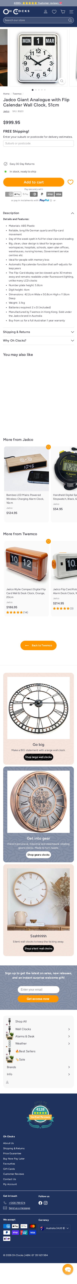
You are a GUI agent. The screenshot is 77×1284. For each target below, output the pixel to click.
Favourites (9, 1163)
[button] (67, 1269)
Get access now (38, 999)
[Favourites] (54, 12)
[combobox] (38, 20)
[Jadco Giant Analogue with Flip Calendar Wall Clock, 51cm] (26, 394)
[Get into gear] (38, 802)
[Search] (70, 20)
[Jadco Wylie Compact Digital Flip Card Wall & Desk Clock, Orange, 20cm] (26, 579)
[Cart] (62, 11)
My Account (10, 1184)
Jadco (28, 439)
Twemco (17, 93)
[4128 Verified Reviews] (40, 1129)
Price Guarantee (12, 1153)
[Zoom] (61, 81)
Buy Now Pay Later (14, 1158)
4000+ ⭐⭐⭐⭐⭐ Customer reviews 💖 (38, 3)
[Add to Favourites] (70, 182)
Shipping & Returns (13, 1148)
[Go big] (38, 708)
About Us (8, 1143)
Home (6, 93)
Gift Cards (9, 1168)
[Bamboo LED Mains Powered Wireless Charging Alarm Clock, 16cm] (26, 482)
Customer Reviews (13, 1174)
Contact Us (9, 1179)
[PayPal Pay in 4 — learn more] (46, 200)
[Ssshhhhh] (38, 899)
